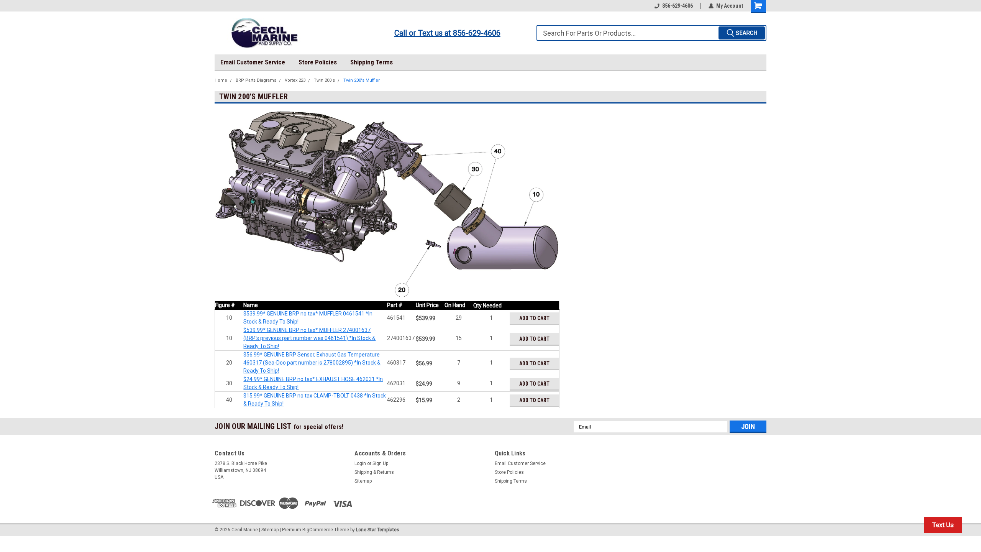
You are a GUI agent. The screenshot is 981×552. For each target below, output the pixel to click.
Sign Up (380, 463)
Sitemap (363, 481)
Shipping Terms (371, 62)
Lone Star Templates (377, 529)
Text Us (943, 525)
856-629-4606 (677, 6)
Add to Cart (534, 318)
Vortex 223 (295, 80)
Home (221, 80)
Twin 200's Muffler (361, 80)
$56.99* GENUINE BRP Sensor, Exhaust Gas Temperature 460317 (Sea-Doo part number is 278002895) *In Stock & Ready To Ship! (312, 363)
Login (360, 463)
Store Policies (318, 62)
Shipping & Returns (374, 472)
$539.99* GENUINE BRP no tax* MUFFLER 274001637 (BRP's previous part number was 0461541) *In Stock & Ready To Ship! (309, 338)
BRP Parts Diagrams (256, 80)
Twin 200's (324, 80)
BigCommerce (317, 529)
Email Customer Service (252, 62)
